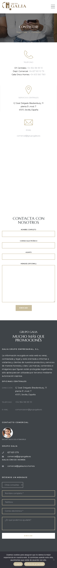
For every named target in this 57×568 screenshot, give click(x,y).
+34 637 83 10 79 (36, 71)
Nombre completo (28, 229)
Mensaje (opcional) (28, 264)
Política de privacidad (34, 564)
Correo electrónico (28, 241)
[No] (53, 559)
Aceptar (18, 564)
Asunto (29, 252)
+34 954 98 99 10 (35, 68)
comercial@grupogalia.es (28, 136)
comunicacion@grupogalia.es (28, 409)
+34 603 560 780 (37, 74)
